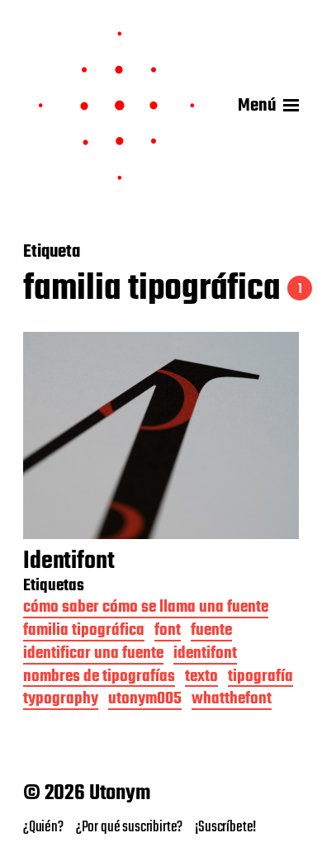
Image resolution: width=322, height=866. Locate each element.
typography (60, 700)
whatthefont (232, 700)
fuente (211, 631)
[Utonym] (116, 105)
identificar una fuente (93, 655)
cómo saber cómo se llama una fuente (145, 608)
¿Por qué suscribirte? (129, 827)
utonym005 (145, 700)
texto (201, 678)
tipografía (260, 678)
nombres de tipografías (99, 678)
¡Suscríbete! (225, 827)
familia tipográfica (83, 631)
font (167, 631)
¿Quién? (43, 827)
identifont (205, 655)
